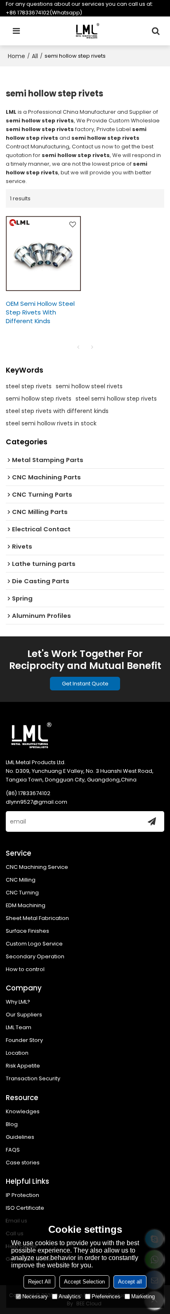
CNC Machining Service (37, 867)
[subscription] (151, 821)
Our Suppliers (24, 1014)
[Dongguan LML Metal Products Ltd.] (87, 31)
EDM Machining (25, 905)
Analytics (70, 1296)
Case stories (23, 1162)
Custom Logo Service (34, 943)
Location (17, 1052)
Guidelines (20, 1136)
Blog (12, 1124)
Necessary (35, 1296)
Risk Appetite (23, 1065)
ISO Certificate (25, 1207)
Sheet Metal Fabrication (37, 918)
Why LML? (18, 1001)
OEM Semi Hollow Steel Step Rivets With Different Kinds (40, 312)
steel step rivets (29, 386)
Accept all (130, 1282)
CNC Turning (22, 892)
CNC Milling (20, 879)
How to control (25, 969)
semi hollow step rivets (38, 398)
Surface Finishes (27, 930)
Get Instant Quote (85, 683)
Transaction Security (33, 1078)
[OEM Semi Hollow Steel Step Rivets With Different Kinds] (43, 253)
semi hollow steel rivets (89, 386)
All (35, 56)
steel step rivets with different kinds (57, 411)
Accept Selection (84, 1282)
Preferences (106, 1296)
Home (16, 56)
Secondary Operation (35, 956)
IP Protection (22, 1195)
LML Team (18, 1027)
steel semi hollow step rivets (116, 398)
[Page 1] (78, 347)
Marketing (143, 1296)
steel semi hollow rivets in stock (51, 423)
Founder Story (24, 1040)
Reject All (39, 1282)
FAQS (13, 1149)
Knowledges (23, 1111)
